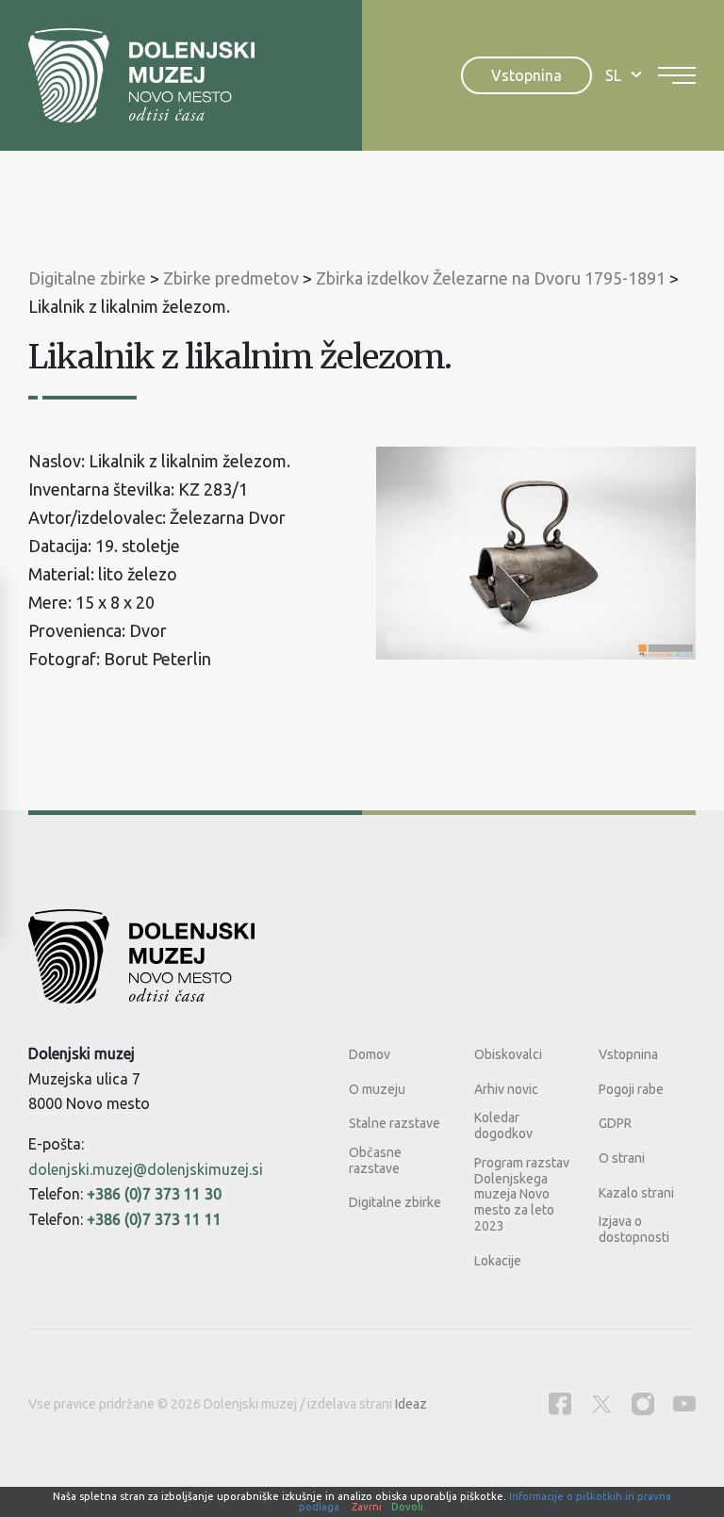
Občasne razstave (375, 1160)
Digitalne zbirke (395, 1202)
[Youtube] (684, 1403)
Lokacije (497, 1260)
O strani (622, 1158)
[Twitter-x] (601, 1403)
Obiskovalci (508, 1054)
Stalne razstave (394, 1123)
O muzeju (377, 1089)
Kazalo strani (636, 1192)
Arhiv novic (506, 1089)
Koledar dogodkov (503, 1125)
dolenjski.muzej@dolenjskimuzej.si (145, 1169)
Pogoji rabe (631, 1089)
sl (613, 75)
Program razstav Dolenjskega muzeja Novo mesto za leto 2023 (521, 1194)
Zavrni (367, 1506)
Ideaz (411, 1403)
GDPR (615, 1123)
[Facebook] (560, 1403)
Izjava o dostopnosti (634, 1229)
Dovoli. (408, 1506)
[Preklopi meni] (677, 75)
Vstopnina (526, 75)
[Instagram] (643, 1403)
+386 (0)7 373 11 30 (154, 1193)
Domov (369, 1054)
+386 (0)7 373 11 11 (154, 1219)
